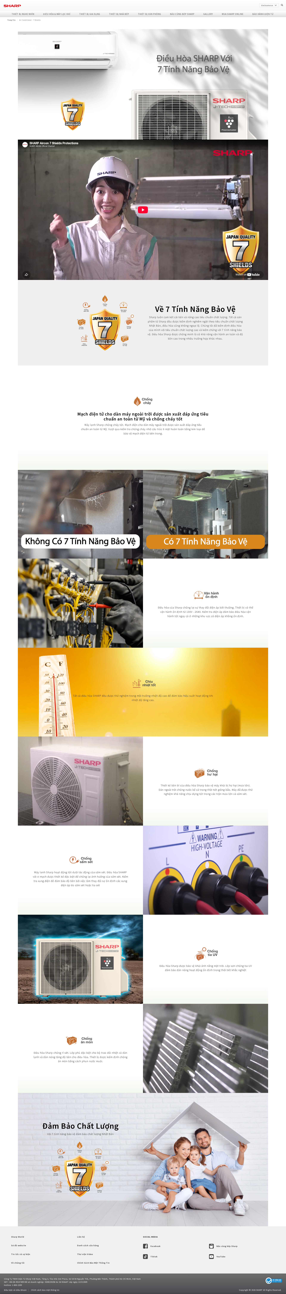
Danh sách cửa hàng (88, 1245)
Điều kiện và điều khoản (15, 1290)
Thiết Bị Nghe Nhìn (23, 14)
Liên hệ (81, 1236)
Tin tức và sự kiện (20, 1254)
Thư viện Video (85, 1254)
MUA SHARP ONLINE (232, 14)
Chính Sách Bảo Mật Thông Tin (93, 1262)
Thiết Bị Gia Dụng (89, 14)
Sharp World (17, 1236)
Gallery (208, 14)
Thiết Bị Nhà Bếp (119, 14)
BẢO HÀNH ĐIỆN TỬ (262, 14)
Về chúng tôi (18, 1262)
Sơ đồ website (18, 1245)
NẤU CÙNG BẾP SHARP (182, 14)
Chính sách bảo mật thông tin (45, 1290)
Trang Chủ (11, 20)
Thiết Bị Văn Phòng (149, 14)
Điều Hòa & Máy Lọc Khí (56, 14)
